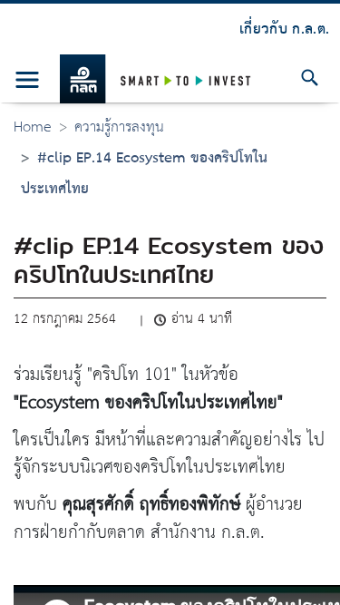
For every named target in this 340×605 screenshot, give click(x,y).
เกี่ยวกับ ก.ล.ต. (284, 29)
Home (33, 127)
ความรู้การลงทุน (119, 127)
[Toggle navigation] (27, 80)
